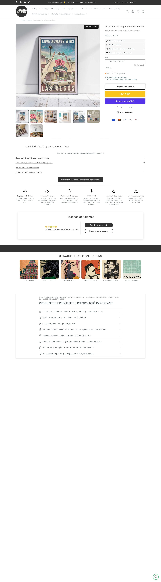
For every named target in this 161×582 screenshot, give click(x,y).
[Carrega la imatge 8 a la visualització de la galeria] (36, 130)
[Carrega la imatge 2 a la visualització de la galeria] (36, 116)
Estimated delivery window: (117, 77)
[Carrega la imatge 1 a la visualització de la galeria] (22, 116)
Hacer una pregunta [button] (99, 231)
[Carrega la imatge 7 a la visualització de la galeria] (22, 130)
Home (23, 20)
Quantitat (108, 67)
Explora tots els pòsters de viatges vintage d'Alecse (80, 179)
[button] (35, 8)
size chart (140, 65)
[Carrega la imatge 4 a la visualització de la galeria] (65, 116)
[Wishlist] (138, 11)
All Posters (29, 20)
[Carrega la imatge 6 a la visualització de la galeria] (93, 116)
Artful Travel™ (111, 31)
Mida (106, 57)
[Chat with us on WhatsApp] (156, 577)
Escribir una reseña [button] (99, 225)
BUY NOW (125, 94)
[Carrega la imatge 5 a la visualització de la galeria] (79, 116)
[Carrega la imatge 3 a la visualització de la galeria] (50, 116)
